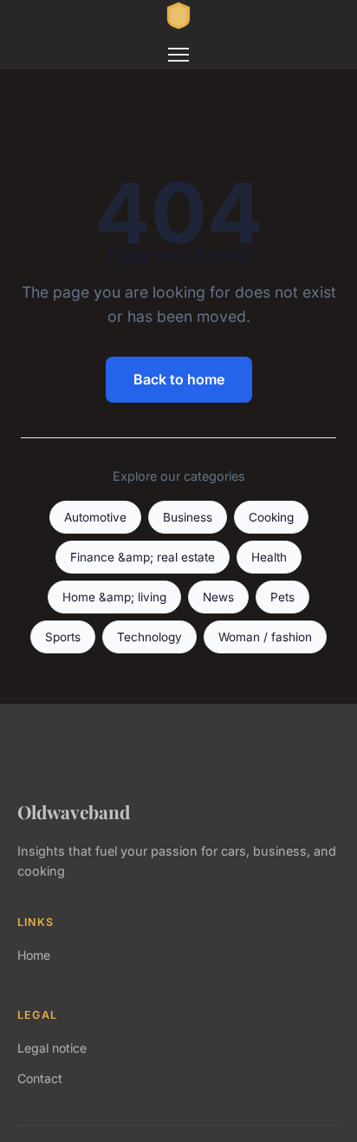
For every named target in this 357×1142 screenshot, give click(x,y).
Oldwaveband (73, 811)
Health (269, 557)
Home (33, 955)
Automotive (95, 517)
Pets (282, 597)
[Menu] (178, 55)
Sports (63, 637)
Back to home (178, 379)
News (218, 597)
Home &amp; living (114, 597)
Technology (149, 637)
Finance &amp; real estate (142, 557)
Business (187, 517)
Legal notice (52, 1047)
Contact (39, 1078)
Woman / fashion (265, 637)
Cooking (271, 517)
